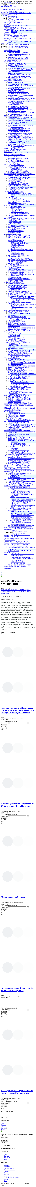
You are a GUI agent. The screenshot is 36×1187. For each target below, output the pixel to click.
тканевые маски (16, 160)
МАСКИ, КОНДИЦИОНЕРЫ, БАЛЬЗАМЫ (21, 274)
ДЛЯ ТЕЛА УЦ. (12, 16)
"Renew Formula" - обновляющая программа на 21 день (21, 479)
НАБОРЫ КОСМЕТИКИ (15, 396)
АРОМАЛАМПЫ (13, 111)
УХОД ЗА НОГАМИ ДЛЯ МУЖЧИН (19, 291)
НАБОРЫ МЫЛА (13, 340)
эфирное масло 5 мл (17, 90)
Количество (4, 723)
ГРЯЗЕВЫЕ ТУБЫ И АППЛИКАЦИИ (19, 46)
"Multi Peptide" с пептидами (19, 451)
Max (5, 1154)
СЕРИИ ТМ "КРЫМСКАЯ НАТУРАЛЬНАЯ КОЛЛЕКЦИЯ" (22, 512)
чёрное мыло (15, 136)
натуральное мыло (16, 247)
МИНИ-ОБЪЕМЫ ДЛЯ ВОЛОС (17, 280)
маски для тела (15, 252)
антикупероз (15, 169)
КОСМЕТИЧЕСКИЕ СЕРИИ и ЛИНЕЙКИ (18, 434)
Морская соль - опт (10, 6)
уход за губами (15, 199)
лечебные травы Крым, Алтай (20, 352)
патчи (13, 190)
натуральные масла (17, 103)
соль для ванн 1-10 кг (17, 74)
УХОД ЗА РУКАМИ (14, 223)
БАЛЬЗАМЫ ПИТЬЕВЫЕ (15, 364)
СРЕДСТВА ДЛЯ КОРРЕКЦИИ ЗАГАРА (20, 260)
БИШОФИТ (11, 57)
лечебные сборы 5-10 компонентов (21, 353)
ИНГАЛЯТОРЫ (12, 109)
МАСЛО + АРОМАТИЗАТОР (17, 106)
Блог (5, 554)
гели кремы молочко (17, 127)
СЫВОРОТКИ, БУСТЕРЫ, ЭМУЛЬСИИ (20, 173)
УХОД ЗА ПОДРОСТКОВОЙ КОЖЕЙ (19, 318)
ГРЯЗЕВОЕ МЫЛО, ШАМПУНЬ (18, 52)
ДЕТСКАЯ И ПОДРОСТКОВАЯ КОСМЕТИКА (19, 314)
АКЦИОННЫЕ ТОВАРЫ (17, 413)
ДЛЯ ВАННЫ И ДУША (15, 241)
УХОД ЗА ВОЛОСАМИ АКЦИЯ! (18, 418)
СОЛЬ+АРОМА (12, 78)
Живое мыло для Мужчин (13, 897)
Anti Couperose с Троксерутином (20, 469)
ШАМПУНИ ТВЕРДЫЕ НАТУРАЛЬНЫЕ (20, 272)
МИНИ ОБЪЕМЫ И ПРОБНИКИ (18, 214)
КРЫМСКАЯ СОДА (14, 59)
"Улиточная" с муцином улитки (20, 445)
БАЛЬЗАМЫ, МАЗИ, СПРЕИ (18, 25)
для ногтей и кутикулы (18, 228)
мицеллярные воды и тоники (20, 131)
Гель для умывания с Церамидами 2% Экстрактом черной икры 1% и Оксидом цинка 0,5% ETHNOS (17, 710)
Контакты (7, 544)
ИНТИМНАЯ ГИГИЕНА (15, 263)
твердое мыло (15, 135)
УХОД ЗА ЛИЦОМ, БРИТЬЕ (16, 288)
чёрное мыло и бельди (17, 245)
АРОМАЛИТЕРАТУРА (15, 114)
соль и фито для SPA (17, 249)
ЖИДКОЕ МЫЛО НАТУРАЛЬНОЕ (18, 258)
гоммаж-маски (15, 157)
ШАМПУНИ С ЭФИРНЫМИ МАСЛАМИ (20, 271)
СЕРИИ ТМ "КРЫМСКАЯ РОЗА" (18, 497)
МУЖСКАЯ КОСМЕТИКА (18, 285)
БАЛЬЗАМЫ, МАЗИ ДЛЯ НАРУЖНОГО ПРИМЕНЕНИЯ (20, 35)
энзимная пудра (16, 125)
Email (5, 1159)
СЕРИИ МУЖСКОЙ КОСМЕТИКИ (19, 294)
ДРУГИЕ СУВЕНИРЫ (14, 401)
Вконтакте (7, 1157)
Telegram (6, 1156)
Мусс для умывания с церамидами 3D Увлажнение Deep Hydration (17, 805)
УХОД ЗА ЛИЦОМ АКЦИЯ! (16, 415)
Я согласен (4, 1140)
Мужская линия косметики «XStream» (22, 298)
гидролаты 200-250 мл (17, 146)
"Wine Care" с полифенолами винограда (23, 458)
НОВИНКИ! (8, 409)
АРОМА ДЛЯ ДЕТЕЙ (14, 321)
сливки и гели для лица (18, 180)
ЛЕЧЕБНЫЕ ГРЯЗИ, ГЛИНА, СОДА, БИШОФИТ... (20, 42)
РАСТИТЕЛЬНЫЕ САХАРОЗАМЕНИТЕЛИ (21, 366)
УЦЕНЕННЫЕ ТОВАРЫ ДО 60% (20, 13)
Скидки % (7, 541)
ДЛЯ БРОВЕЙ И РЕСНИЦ (16, 192)
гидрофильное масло (17, 128)
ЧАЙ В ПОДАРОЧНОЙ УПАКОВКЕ (19, 397)
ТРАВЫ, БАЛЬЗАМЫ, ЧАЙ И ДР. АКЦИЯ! (21, 420)
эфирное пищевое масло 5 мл (20, 93)
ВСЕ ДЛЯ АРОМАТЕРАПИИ (18, 84)
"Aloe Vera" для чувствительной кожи (22, 481)
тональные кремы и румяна (19, 207)
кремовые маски (16, 154)
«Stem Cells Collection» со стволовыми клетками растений (22, 515)
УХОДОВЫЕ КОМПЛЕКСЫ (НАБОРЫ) (20, 565)
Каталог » (7, 536)
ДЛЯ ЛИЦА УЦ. (13, 14)
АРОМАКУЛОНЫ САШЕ (15, 112)
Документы (12, 549)
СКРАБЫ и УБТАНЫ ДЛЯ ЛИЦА (18, 171)
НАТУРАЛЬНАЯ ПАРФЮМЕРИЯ (18, 255)
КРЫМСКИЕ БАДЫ (14, 358)
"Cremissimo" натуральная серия (20, 557)
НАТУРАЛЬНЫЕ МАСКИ (16, 150)
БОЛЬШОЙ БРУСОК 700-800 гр (17, 339)
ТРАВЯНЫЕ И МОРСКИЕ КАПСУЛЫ (23, 363)
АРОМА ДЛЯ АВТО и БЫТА (17, 100)
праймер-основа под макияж (19, 212)
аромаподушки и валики (18, 377)
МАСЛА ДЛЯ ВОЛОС (14, 277)
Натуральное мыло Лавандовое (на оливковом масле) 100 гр (17, 989)
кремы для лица (16, 179)
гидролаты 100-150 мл (17, 144)
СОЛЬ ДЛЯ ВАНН (13, 71)
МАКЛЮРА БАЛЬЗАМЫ (15, 27)
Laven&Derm (8, 568)
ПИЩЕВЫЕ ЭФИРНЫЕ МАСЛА (18, 369)
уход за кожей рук (16, 226)
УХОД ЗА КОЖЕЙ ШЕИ (15, 174)
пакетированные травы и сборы (20, 355)
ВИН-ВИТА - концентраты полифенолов (20, 390)
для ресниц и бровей (17, 209)
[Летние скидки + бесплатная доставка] (18, 573)
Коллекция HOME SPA (18, 563)
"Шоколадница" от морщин (19, 502)
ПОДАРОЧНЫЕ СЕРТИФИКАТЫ (18, 402)
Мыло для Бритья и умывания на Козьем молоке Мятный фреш (17, 1091)
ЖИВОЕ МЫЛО (14, 334)
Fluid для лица (15, 184)
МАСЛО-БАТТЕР (13, 234)
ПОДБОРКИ (8, 5)
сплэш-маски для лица (18, 166)
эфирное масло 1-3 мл (17, 89)
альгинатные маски (17, 155)
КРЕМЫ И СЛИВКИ (14, 233)
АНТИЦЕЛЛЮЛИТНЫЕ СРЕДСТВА (19, 261)
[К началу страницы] (1, 1131)
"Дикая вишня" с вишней (18, 464)
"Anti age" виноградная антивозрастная (23, 453)
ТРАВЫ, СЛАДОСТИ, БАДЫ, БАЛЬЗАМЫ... (18, 346)
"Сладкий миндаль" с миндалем (20, 466)
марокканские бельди (17, 130)
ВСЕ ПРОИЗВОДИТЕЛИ (12, 2)
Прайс (6, 552)
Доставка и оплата (9, 540)
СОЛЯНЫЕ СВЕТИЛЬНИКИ (17, 79)
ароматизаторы (15, 104)
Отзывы (6, 543)
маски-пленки (15, 168)
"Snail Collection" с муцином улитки (22, 558)
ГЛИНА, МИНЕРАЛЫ (14, 49)
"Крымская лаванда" (17, 443)
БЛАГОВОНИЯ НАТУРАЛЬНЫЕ (18, 108)
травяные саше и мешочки (19, 378)
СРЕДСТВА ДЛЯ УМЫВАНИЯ (17, 287)
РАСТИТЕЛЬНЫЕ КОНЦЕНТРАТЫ (21, 424)
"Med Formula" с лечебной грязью (21, 454)
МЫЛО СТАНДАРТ (14, 336)
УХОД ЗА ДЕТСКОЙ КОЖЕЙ (17, 317)
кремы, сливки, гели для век (19, 188)
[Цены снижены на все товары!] (18, 575)
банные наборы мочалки (18, 250)
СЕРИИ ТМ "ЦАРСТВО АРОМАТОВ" (20, 473)
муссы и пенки (15, 133)
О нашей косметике (13, 551)
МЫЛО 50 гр (12, 337)
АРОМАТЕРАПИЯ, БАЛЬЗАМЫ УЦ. (19, 19)
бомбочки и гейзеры (17, 253)
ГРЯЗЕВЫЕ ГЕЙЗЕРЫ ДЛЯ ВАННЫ (19, 54)
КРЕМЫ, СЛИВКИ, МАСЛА (17, 176)
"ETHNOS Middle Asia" (18, 562)
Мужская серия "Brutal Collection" (21, 302)
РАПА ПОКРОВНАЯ (14, 55)
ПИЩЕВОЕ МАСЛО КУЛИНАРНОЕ (19, 367)
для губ (13, 211)
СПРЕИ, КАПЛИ (16, 33)
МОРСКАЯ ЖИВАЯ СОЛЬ (18, 63)
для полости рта (16, 198)
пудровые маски (16, 161)
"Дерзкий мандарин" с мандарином (21, 461)
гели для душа (15, 244)
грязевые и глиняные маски (19, 158)
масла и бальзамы (16, 182)
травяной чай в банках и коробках (21, 356)
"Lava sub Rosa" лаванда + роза (20, 500)
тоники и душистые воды (18, 149)
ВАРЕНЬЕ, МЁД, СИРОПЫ (16, 388)
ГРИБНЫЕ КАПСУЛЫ (18, 361)
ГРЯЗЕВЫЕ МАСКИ (14, 51)
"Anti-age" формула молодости (20, 450)
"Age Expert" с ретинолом (19, 456)
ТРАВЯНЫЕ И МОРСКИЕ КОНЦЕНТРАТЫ (21, 426)
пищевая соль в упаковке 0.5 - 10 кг (21, 68)
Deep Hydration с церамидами (20, 467)
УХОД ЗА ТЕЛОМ (15, 222)
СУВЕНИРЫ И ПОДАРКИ (17, 394)
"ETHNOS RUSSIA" (17, 560)
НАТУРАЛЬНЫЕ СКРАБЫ (16, 231)
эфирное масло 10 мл (17, 92)
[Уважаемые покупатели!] (18, 576)
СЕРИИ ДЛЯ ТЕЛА (14, 264)
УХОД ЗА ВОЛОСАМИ (16, 269)
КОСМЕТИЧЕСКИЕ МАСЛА (17, 236)
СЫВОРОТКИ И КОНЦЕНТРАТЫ (18, 279)
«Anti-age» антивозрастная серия (21, 483)
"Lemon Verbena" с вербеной (19, 462)
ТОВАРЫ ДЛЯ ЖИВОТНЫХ (13, 429)
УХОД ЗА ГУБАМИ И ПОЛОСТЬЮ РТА (20, 193)
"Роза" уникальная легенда (19, 504)
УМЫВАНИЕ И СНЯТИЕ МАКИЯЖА (20, 120)
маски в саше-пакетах (17, 165)
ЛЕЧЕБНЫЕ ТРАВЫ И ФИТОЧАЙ (18, 348)
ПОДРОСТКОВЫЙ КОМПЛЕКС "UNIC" (20, 323)
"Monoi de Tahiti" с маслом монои (21, 459)
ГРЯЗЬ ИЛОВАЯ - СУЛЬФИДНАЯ (18, 44)
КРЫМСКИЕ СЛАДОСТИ (16, 380)
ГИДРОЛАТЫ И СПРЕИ (15, 275)
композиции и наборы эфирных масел (22, 98)
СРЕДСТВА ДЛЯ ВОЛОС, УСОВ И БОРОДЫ (22, 293)
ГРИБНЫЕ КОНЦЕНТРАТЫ (16, 428)
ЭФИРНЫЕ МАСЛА (14, 85)
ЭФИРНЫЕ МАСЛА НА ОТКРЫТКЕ (19, 399)
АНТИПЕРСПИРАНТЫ (15, 256)
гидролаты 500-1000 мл (18, 147)
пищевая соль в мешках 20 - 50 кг (21, 70)
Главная (6, 535)
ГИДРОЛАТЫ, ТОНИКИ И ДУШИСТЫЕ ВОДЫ (20, 141)
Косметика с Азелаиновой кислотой (15, 566)
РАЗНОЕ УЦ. (12, 21)
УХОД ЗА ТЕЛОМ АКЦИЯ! (16, 416)
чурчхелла (14, 385)
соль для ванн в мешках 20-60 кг (21, 76)
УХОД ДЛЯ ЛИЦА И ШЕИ (17, 119)
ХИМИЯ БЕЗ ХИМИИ (11, 407)
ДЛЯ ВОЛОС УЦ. (13, 17)
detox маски (14, 163)
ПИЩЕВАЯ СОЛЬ (13, 65)
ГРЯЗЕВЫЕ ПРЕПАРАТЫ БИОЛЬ (18, 47)
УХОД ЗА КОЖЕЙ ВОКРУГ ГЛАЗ (18, 185)
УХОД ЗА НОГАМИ (14, 230)
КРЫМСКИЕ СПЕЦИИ (15, 386)
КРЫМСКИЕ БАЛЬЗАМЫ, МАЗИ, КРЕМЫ (21, 28)
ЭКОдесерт (14, 383)
